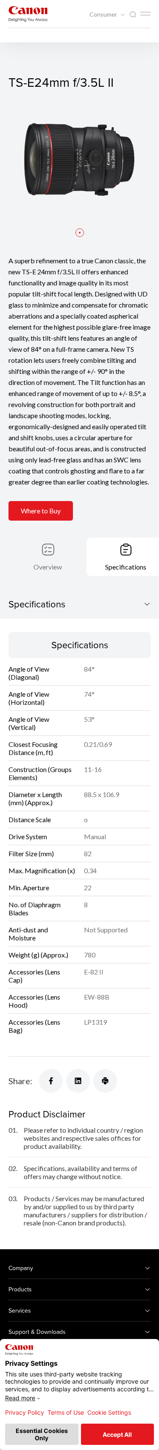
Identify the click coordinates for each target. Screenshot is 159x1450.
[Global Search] (132, 14)
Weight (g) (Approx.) (38, 955)
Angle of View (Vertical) (28, 723)
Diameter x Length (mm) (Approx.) (35, 798)
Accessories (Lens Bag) (34, 1026)
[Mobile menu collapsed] (145, 13)
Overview (47, 567)
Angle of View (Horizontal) (28, 698)
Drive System (27, 836)
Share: (20, 1081)
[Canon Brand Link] (27, 14)
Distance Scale (29, 819)
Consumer (103, 14)
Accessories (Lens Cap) (34, 976)
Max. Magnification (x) (41, 870)
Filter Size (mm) (31, 853)
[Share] (51, 1081)
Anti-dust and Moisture (28, 934)
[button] (79, 232)
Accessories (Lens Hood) (34, 1001)
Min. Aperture (28, 887)
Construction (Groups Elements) (40, 773)
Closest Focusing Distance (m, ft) (33, 748)
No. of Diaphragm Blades (34, 908)
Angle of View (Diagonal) (28, 673)
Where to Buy (41, 511)
